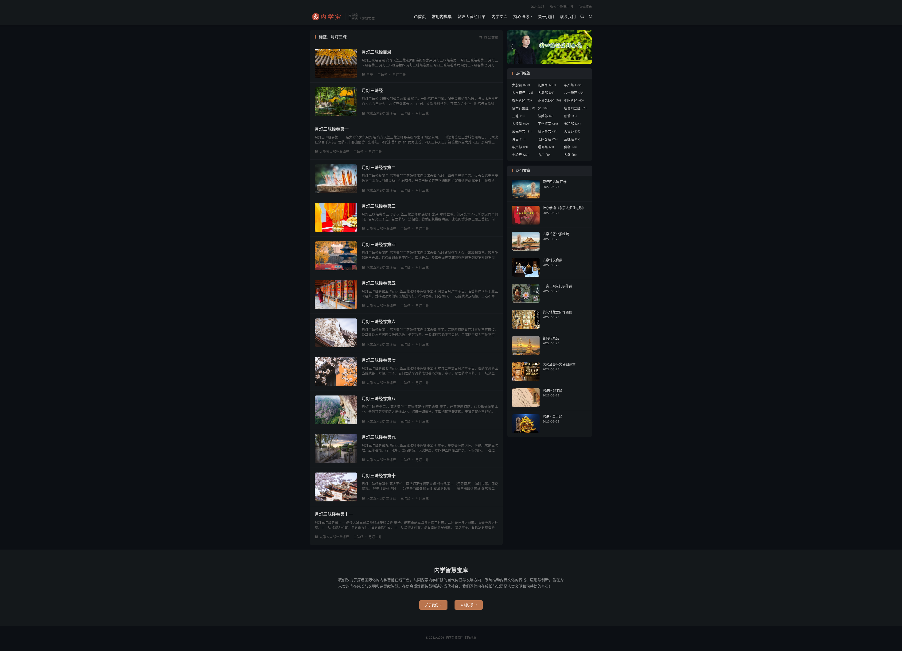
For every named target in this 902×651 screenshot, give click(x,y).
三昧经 (382, 75)
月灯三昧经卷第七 (379, 360)
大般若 (521, 85)
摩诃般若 (547, 131)
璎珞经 (546, 147)
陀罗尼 (547, 85)
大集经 (572, 131)
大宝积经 (522, 93)
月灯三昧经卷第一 (332, 129)
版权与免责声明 (561, 6)
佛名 (570, 147)
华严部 (520, 147)
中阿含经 (574, 100)
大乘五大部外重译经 (379, 113)
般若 (570, 116)
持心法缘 (521, 16)
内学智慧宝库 (326, 16)
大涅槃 (520, 124)
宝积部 (572, 124)
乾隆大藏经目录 (472, 16)
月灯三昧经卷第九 (379, 437)
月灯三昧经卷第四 (379, 244)
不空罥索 (548, 124)
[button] (587, 47)
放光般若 (522, 131)
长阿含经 (548, 139)
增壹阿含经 (575, 108)
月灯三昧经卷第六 (379, 321)
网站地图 (470, 637)
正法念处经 (549, 100)
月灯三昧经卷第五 (379, 283)
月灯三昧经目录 (376, 52)
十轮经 (520, 155)
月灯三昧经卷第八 (379, 398)
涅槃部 (546, 116)
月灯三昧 (399, 75)
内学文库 (499, 16)
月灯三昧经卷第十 (379, 475)
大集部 (546, 93)
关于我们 (546, 16)
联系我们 (568, 16)
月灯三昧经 (372, 90)
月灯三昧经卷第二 (379, 167)
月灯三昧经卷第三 (379, 206)
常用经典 (537, 6)
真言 (518, 139)
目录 (367, 75)
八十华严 (573, 93)
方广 (544, 155)
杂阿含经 (522, 100)
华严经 (573, 85)
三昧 (518, 116)
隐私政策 (585, 6)
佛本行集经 (523, 108)
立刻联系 (468, 605)
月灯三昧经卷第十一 (334, 514)
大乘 (570, 155)
